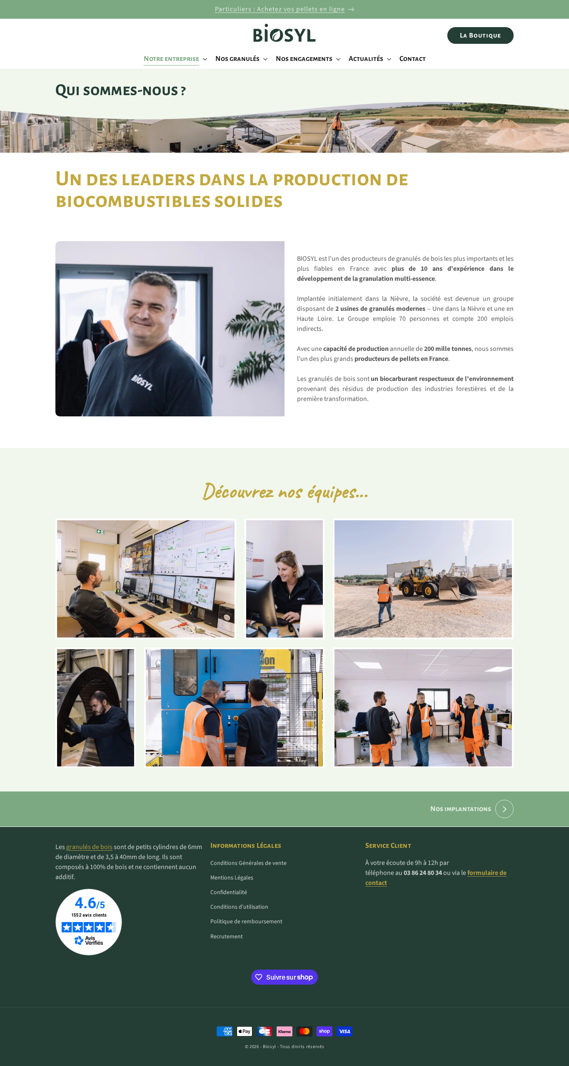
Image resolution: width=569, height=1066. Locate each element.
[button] (174, 59)
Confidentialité (228, 892)
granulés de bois (89, 847)
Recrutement (226, 936)
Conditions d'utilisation (239, 907)
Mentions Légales (231, 878)
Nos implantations (460, 809)
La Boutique (480, 35)
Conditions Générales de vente (248, 863)
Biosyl (269, 1046)
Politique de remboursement (246, 921)
